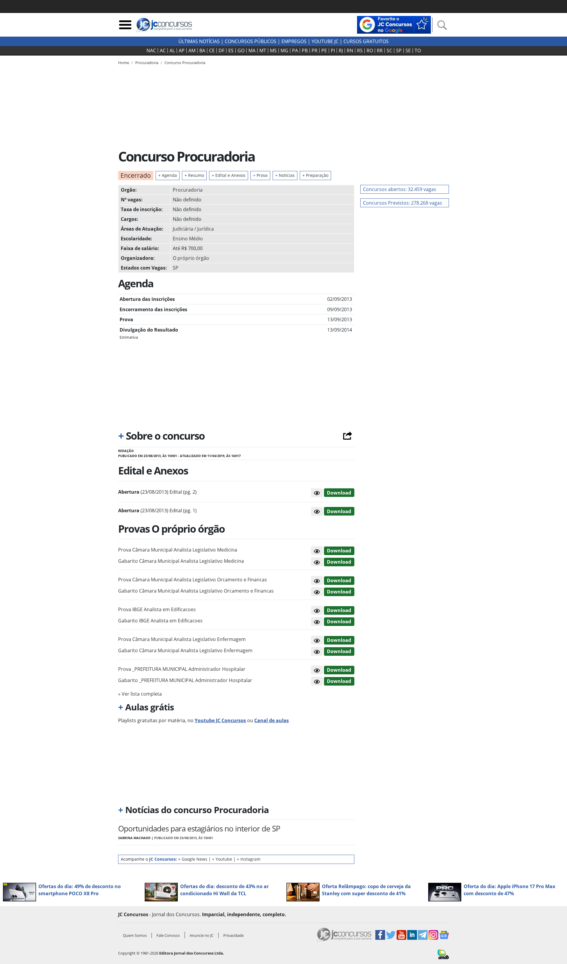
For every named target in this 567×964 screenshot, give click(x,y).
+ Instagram (248, 859)
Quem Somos (135, 935)
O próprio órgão (191, 258)
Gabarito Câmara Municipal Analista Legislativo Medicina (181, 561)
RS (360, 50)
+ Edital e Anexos (228, 175)
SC (389, 50)
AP (182, 50)
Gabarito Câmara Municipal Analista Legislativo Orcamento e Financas (196, 591)
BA (202, 50)
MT (262, 50)
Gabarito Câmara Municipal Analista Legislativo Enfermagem (185, 650)
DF (221, 50)
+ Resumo (194, 175)
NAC (151, 50)
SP (399, 50)
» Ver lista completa (140, 694)
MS (273, 50)
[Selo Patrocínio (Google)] (394, 24)
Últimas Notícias (199, 41)
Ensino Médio (188, 238)
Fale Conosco (168, 935)
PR (314, 50)
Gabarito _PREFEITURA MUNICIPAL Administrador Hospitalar (185, 680)
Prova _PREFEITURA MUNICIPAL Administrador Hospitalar (181, 669)
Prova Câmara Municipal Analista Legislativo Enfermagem (182, 639)
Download (339, 493)
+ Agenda (167, 175)
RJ (341, 50)
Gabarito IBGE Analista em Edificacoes (160, 620)
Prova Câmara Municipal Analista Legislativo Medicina (177, 550)
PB (305, 50)
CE (212, 50)
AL (172, 50)
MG (284, 50)
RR (380, 50)
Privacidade (233, 935)
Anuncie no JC (202, 935)
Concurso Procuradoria (184, 62)
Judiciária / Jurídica (193, 229)
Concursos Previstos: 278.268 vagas (402, 203)
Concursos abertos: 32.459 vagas (399, 189)
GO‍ (241, 50)
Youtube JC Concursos (220, 720)
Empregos (294, 41)
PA (295, 50)
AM (191, 50)
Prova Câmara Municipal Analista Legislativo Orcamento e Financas (192, 579)
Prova (260, 175)
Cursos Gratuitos (366, 41)
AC (163, 50)
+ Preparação (315, 175)
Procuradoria (188, 190)
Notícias (285, 175)
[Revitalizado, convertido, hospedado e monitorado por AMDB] (443, 954)
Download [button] (339, 550)
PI (333, 50)
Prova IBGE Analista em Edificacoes (157, 609)
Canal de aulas (271, 720)
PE (324, 50)
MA (251, 50)
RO (369, 50)
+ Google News (192, 859)
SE (408, 50)
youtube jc (325, 41)
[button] (317, 492)
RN (350, 50)
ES (231, 50)
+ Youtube (222, 859)
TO (418, 50)
